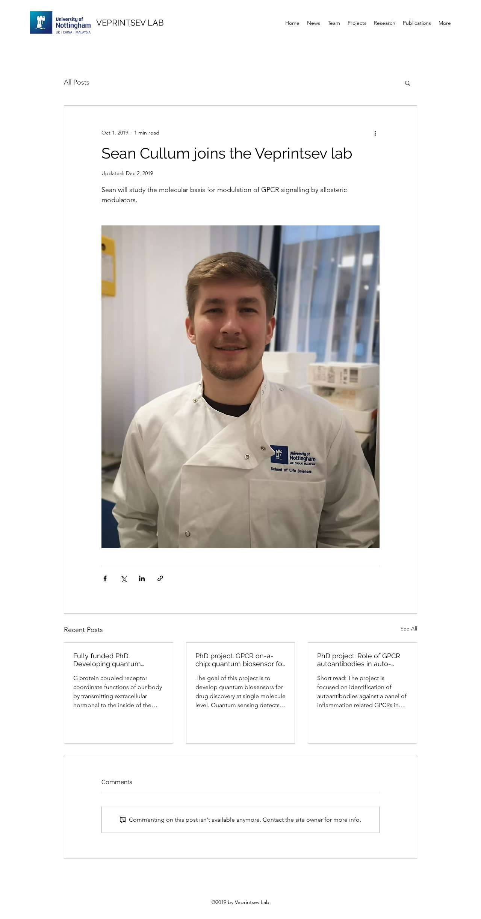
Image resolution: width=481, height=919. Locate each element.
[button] (407, 83)
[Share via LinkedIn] (141, 578)
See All (409, 628)
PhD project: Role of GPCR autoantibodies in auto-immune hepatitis (358, 660)
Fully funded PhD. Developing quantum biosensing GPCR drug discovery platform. (108, 660)
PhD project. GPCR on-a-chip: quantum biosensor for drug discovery (239, 660)
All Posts (76, 82)
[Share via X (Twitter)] (123, 578)
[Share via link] (160, 578)
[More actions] (375, 132)
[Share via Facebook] (105, 578)
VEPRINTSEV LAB (130, 22)
